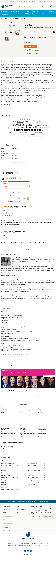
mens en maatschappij (7, 489)
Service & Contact (38, 545)
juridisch (3, 482)
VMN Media (15, 155)
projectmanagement (33, 472)
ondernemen (31, 460)
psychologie (31, 475)
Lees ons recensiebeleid (13, 195)
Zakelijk (19, 506)
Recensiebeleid (6, 527)
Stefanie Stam (28, 23)
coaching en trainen (6, 465)
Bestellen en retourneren (6, 518)
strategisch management (34, 480)
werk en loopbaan (32, 484)
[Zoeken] (43, 6)
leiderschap (4, 484)
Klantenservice (7, 506)
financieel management (7, 472)
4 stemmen (11, 26)
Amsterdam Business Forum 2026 (14, 373)
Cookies (46, 543)
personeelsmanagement (34, 468)
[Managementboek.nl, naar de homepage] (7, 7)
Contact (5, 512)
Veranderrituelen (42, 433)
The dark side (4, 411)
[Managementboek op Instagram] (31, 551)
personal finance (32, 465)
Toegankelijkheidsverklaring (25, 545)
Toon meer (27, 249)
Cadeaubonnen (20, 515)
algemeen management (7, 463)
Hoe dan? (23, 18)
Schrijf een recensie (14, 192)
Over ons (5, 509)
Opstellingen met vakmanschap (27, 411)
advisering (4, 460)
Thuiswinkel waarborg (11, 543)
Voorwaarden (6, 515)
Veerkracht (40, 411)
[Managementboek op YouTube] (28, 551)
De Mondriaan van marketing (8, 433)
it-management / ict (6, 480)
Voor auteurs (6, 525)
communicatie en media (7, 468)
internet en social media (7, 477)
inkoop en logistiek (6, 475)
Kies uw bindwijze (28, 35)
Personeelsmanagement (14, 18)
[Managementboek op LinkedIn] (25, 551)
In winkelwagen (31, 46)
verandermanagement (33, 482)
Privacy (40, 543)
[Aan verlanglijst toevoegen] (39, 46)
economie (3, 470)
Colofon (34, 543)
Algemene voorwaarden (24, 543)
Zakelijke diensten (21, 509)
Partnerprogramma (7, 530)
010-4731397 (52, 11)
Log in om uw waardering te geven (15, 201)
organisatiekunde (32, 463)
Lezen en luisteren (7, 522)
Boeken (6, 18)
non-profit (3, 492)
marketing (4, 487)
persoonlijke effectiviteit (34, 470)
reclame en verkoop (33, 477)
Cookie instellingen (11, 545)
